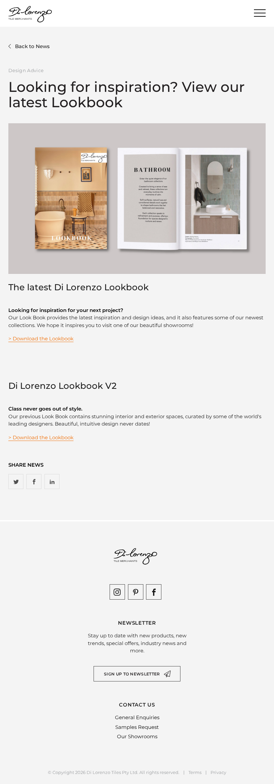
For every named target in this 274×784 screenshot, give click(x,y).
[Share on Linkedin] (51, 481)
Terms (194, 772)
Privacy (218, 772)
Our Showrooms (137, 736)
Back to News (32, 46)
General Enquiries (137, 717)
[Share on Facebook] (33, 481)
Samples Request (137, 727)
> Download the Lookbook (41, 338)
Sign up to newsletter (132, 673)
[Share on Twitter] (15, 481)
